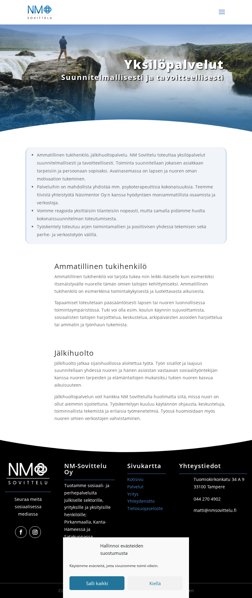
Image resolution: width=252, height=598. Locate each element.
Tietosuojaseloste (145, 508)
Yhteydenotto (141, 501)
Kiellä (155, 583)
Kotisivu (135, 479)
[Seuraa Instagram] (35, 532)
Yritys (133, 494)
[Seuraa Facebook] (21, 532)
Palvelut (135, 487)
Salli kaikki (97, 583)
